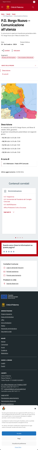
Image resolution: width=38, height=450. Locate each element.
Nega (19, 438)
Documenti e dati (6, 331)
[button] (35, 408)
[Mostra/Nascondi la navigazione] (2, 7)
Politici (3, 326)
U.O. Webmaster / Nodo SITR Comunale (15, 163)
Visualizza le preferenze (19, 443)
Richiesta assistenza (7, 404)
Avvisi (3, 347)
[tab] (15, 237)
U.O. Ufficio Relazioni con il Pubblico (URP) (13, 384)
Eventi (3, 366)
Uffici (2, 320)
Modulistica (4, 353)
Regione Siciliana (7, 2)
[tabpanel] (19, 212)
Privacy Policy (18, 447)
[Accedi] (34, 2)
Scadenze (4, 350)
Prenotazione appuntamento (10, 398)
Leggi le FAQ (5, 395)
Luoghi (3, 363)
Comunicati (4, 344)
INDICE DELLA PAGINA (7, 65)
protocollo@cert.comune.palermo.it (15, 389)
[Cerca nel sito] (33, 7)
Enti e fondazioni (6, 323)
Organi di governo (6, 314)
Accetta (19, 433)
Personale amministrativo (9, 328)
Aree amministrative (7, 317)
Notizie (3, 341)
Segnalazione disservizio (8, 401)
